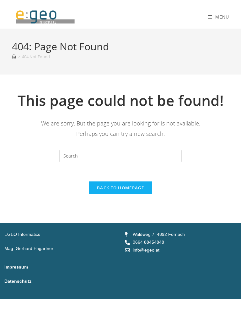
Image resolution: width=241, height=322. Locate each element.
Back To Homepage (120, 188)
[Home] (14, 56)
